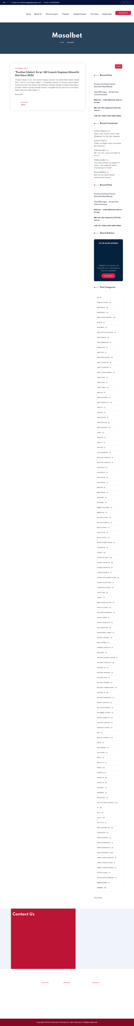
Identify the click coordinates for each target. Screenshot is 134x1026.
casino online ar (103, 567)
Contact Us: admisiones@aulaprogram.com (26, 2)
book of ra (101, 532)
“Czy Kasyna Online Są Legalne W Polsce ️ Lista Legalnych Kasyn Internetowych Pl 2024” (106, 165)
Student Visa (49, 1004)
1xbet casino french (104, 372)
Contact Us (123, 13)
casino (99, 552)
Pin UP (99, 742)
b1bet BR (100, 487)
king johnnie (102, 642)
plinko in (100, 772)
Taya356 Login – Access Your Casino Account (106, 93)
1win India (100, 327)
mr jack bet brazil (104, 707)
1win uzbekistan (103, 342)
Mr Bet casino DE (103, 702)
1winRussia (101, 347)
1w (98, 297)
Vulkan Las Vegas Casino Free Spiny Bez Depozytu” (107, 144)
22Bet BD (100, 437)
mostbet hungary (103, 672)
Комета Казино (102, 882)
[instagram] (25, 997)
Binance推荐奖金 (100, 172)
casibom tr (101, 547)
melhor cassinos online (106, 657)
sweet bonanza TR (103, 847)
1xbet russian (102, 422)
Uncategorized (102, 852)
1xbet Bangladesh (103, 357)
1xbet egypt (101, 377)
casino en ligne (102, 557)
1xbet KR (100, 392)
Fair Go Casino (102, 607)
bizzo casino (102, 527)
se (97, 807)
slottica (100, 822)
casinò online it (103, 572)
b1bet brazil (101, 492)
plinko (99, 767)
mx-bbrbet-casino (104, 712)
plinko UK (100, 777)
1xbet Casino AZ (103, 362)
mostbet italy (102, 677)
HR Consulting (102, 627)
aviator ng (101, 482)
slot (99, 812)
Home (62, 42)
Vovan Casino (102, 872)
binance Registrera (101, 131)
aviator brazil (102, 452)
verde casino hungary (105, 857)
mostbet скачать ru (104, 697)
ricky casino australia (105, 802)
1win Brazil (101, 312)
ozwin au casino (103, 727)
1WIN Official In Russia (105, 332)
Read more (19, 94)
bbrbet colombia (103, 507)
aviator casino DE (104, 457)
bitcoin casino (102, 517)
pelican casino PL (103, 737)
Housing (47, 1007)
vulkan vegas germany (105, 877)
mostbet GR (101, 667)
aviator (100, 447)
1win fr (99, 322)
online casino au (103, 717)
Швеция (100, 887)
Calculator (48, 1011)
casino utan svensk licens (106, 577)
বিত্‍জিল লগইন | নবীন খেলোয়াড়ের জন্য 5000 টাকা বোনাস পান (107, 109)
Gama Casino (102, 617)
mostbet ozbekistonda (105, 687)
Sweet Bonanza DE (103, 842)
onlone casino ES (103, 722)
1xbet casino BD (102, 367)
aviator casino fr (104, 462)
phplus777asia (99, 141)
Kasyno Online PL (103, 637)
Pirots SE (100, 762)
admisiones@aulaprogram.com (103, 990)
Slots (99, 817)
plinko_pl (100, 782)
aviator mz (101, 477)
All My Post (108, 276)
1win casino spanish (104, 317)
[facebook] (14, 997)
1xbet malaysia (102, 397)
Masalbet (100, 652)
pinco (99, 757)
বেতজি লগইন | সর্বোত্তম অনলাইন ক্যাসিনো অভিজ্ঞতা (107, 116)
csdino (99, 597)
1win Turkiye (101, 337)
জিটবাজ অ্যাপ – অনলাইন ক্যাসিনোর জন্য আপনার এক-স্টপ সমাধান (108, 101)
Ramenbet (100, 792)
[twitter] (19, 997)
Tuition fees (48, 993)
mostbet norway (103, 682)
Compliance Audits (104, 587)
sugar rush (101, 832)
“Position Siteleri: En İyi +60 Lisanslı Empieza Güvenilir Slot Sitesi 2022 (47, 74)
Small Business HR (103, 827)
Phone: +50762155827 (51, 2)
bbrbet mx (100, 512)
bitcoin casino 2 (103, 522)
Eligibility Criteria (50, 996)
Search (118, 66)
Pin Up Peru (101, 752)
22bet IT (100, 442)
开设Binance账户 (100, 150)
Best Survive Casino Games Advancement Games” (104, 176)
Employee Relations (104, 602)
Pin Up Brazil (101, 747)
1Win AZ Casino (102, 302)
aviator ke (101, 472)
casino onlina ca (103, 562)
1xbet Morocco (103, 402)
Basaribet (100, 502)
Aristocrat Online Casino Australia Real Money (104, 85)
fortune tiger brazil (104, 612)
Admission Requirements (49, 988)
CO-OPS (47, 1000)
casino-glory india (104, 582)
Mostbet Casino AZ (104, 662)
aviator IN (101, 467)
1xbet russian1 (102, 427)
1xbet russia (101, 417)
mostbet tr (101, 692)
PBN (98, 732)
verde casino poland (105, 862)
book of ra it (102, 537)
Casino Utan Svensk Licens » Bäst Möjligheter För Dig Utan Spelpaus (107, 135)
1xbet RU (100, 412)
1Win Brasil (101, 307)
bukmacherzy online (104, 542)
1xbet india (101, 382)
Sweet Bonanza (102, 837)
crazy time (101, 592)
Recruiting (101, 797)
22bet (99, 432)
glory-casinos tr (103, 622)
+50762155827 (97, 997)
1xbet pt (100, 407)
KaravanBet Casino (104, 632)
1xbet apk (100, 352)
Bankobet (100, 497)
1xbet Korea (101, 387)
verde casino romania (105, 867)
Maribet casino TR (103, 647)
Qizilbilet (100, 787)
